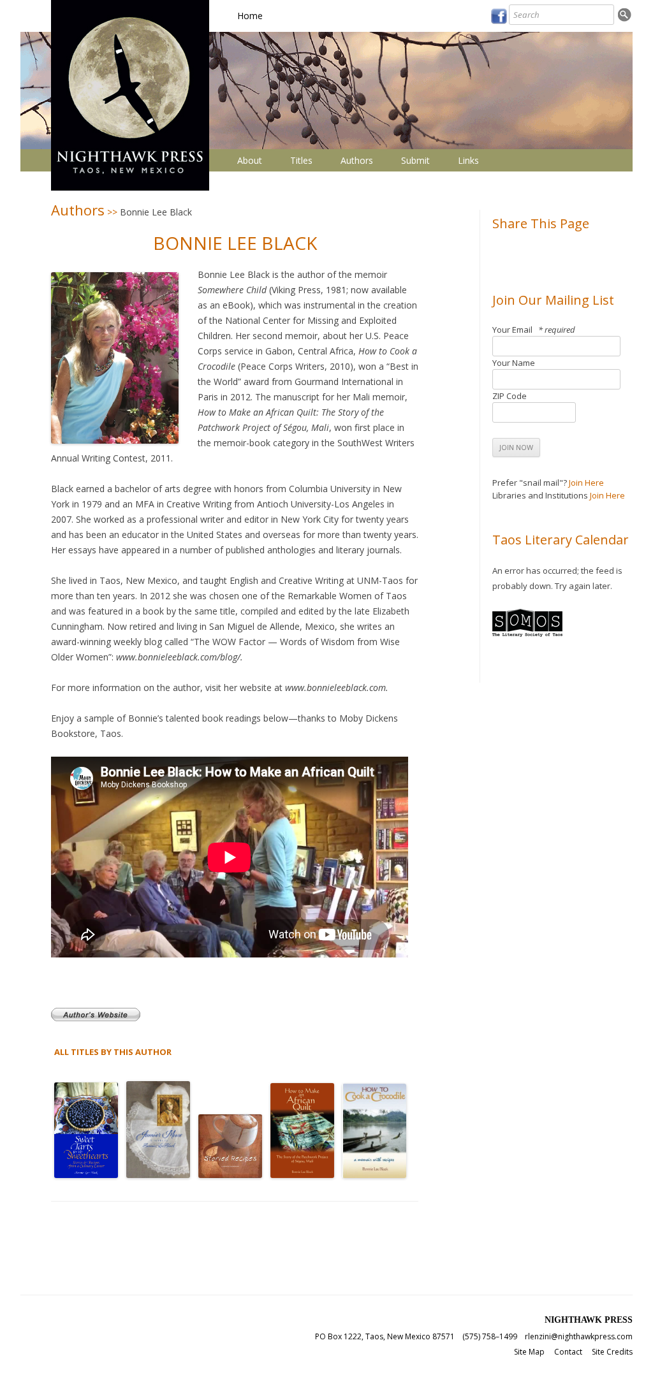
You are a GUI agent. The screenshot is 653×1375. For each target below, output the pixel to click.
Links (468, 160)
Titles (301, 160)
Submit (415, 160)
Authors (357, 160)
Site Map (529, 1351)
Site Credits (612, 1351)
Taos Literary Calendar (560, 539)
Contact (568, 1351)
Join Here (586, 482)
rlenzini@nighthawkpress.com (579, 1336)
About (249, 160)
